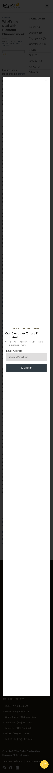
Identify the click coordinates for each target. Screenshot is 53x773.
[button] (46, 81)
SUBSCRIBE (26, 368)
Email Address (14, 350)
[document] (26, 386)
